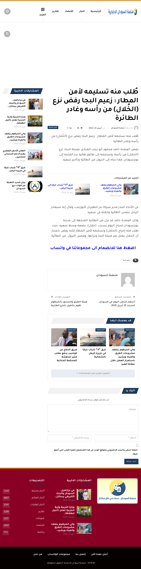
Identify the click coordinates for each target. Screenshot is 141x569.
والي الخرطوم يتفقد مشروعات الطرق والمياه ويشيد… (110, 188)
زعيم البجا (126, 260)
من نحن (37, 554)
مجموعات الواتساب (59, 554)
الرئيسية (96, 11)
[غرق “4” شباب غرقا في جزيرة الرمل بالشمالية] (82, 189)
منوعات (39, 518)
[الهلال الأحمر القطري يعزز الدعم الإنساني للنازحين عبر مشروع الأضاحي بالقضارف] (35, 154)
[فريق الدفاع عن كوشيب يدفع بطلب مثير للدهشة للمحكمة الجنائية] (64, 337)
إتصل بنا (80, 554)
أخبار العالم (38, 498)
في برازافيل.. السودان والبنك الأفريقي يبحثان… (17, 103)
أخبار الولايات (37, 504)
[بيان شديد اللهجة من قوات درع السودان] (35, 186)
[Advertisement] (112, 48)
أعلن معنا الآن (99, 554)
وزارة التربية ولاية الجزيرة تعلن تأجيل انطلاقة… (15, 120)
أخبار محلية (53, 127)
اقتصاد (69, 11)
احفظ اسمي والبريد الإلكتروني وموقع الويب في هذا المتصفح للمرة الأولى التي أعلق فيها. (96, 452)
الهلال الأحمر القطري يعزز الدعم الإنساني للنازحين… (14, 154)
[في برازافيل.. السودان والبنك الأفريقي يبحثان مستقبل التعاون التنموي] (35, 104)
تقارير (55, 11)
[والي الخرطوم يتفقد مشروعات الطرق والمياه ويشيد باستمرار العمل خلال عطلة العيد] (131, 189)
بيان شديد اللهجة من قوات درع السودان (16, 185)
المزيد (42, 15)
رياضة (40, 532)
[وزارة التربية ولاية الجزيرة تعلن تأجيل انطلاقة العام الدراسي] (35, 121)
